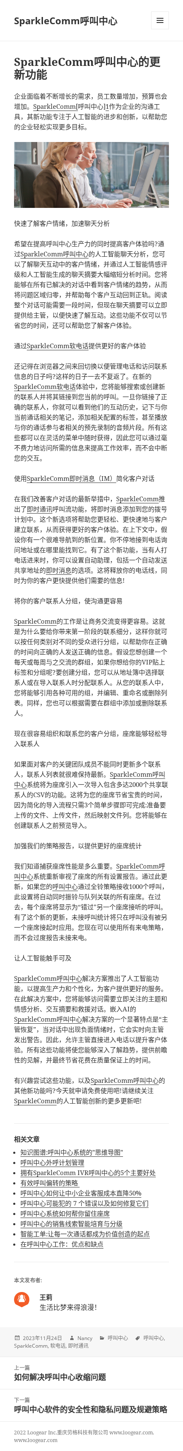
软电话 (79, 345)
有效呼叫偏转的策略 (50, 1182)
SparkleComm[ (55, 106)
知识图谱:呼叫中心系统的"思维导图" (71, 1152)
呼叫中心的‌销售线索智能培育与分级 (71, 1223)
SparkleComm (41, 254)
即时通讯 (39, 509)
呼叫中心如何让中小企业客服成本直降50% (80, 1193)
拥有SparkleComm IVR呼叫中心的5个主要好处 (88, 1172)
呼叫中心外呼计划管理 (52, 1162)
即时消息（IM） (92, 478)
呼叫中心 (76, 254)
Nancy (84, 1338)
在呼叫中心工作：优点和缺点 (61, 1244)
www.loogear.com (35, 1440)
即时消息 (58, 570)
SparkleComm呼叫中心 (65, 20)
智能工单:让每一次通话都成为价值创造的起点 (85, 1234)
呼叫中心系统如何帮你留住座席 (65, 1213)
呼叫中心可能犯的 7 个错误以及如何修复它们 (84, 1203)
